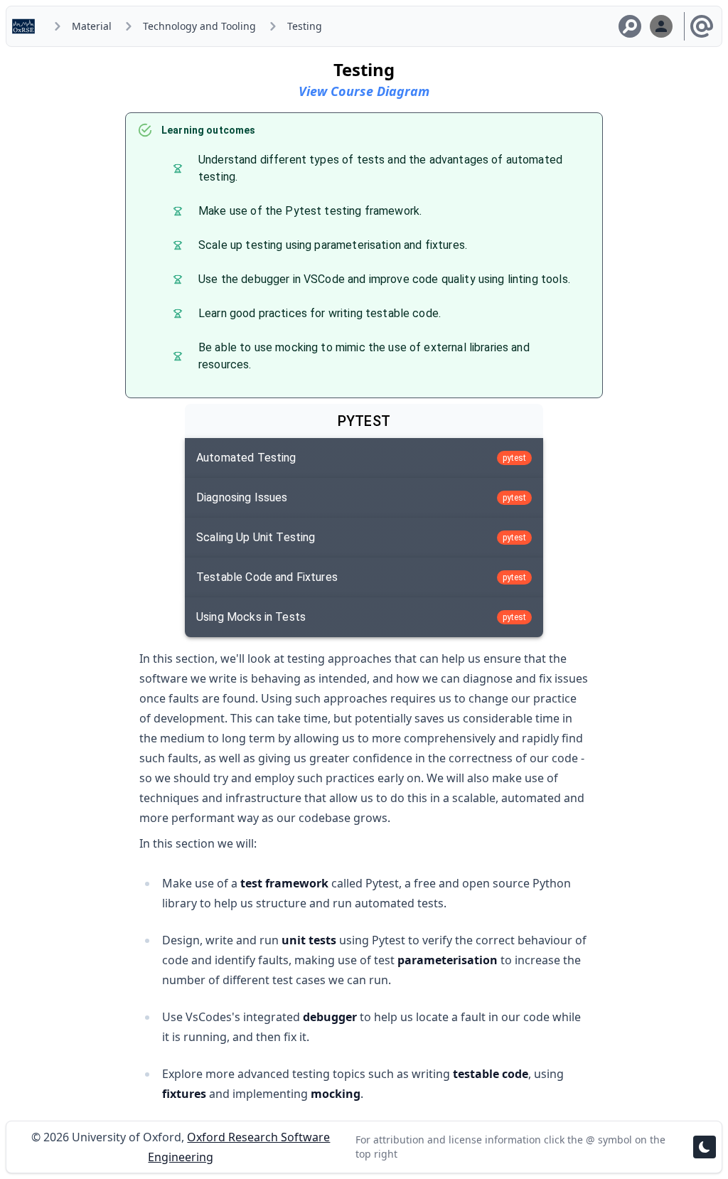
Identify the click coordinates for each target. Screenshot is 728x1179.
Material (92, 26)
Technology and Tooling (199, 26)
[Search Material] (630, 26)
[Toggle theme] (704, 1147)
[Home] (26, 26)
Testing (304, 26)
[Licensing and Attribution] (701, 26)
